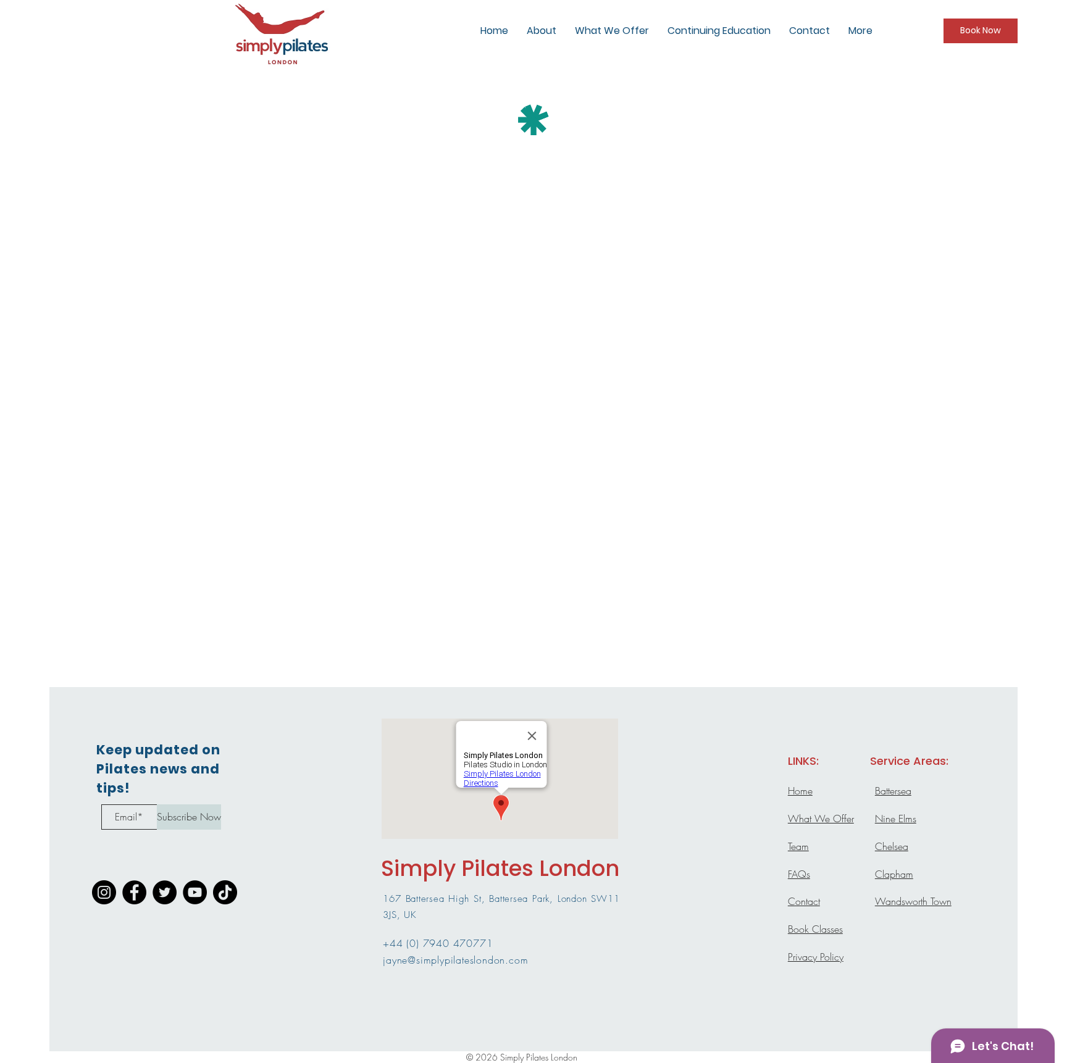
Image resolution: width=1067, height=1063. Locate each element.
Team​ (798, 846)
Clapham (894, 874)
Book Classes (815, 929)
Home (800, 791)
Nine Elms (895, 818)
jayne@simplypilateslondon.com (455, 960)
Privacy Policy (815, 957)
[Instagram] (104, 892)
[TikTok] (225, 892)
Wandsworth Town (913, 901)
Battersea (893, 791)
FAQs (799, 874)
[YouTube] (195, 892)
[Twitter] (165, 892)
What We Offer (821, 818)
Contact (804, 901)
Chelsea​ (891, 846)
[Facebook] (134, 892)
